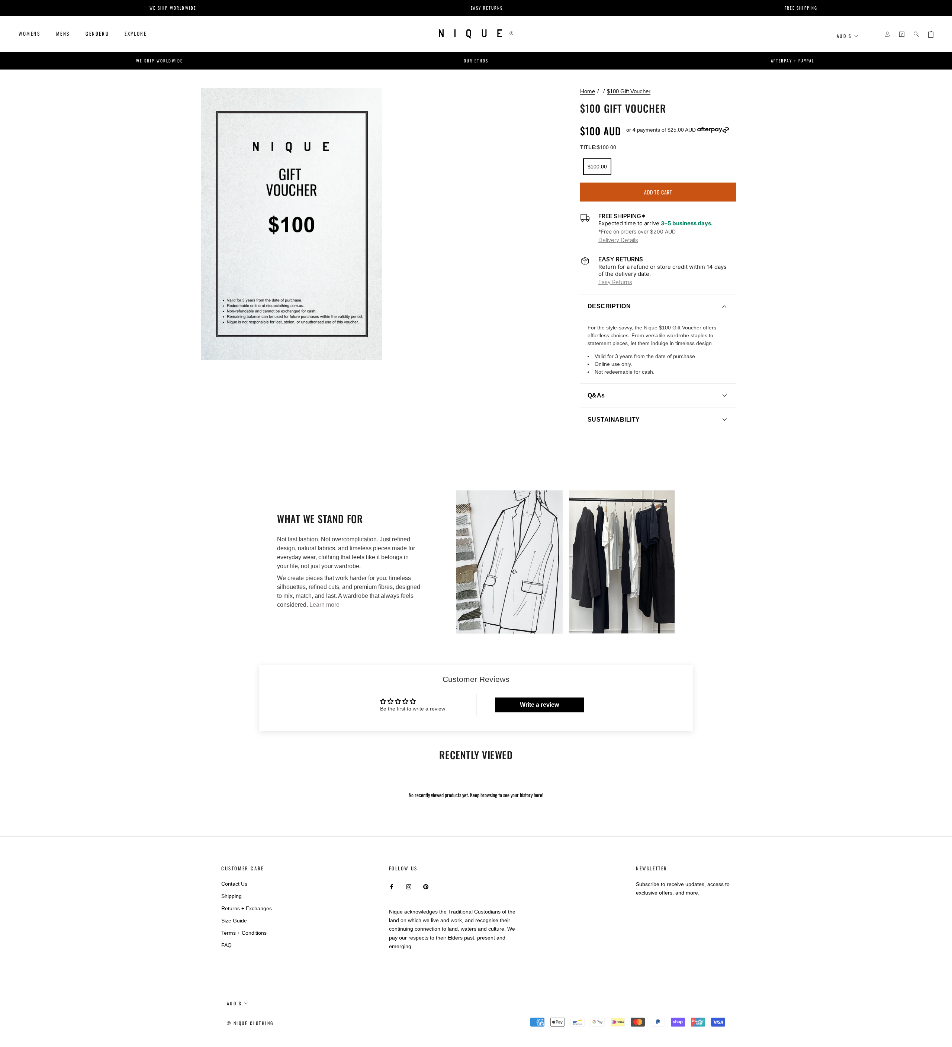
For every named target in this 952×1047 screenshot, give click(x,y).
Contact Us (234, 884)
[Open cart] (930, 34)
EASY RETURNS (402, 8)
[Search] (916, 34)
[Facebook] (391, 886)
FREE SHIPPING (716, 8)
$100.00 (597, 167)
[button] (658, 306)
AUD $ (844, 36)
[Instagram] (408, 886)
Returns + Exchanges (246, 908)
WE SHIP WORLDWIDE (87, 8)
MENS (63, 33)
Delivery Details (618, 240)
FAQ (226, 945)
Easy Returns (615, 282)
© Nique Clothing (250, 1023)
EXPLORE (136, 33)
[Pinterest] (425, 886)
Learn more (324, 605)
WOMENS (30, 33)
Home (587, 91)
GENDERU (97, 33)
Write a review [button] (539, 705)
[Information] (901, 34)
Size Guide (234, 921)
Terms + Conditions (244, 933)
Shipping (231, 896)
